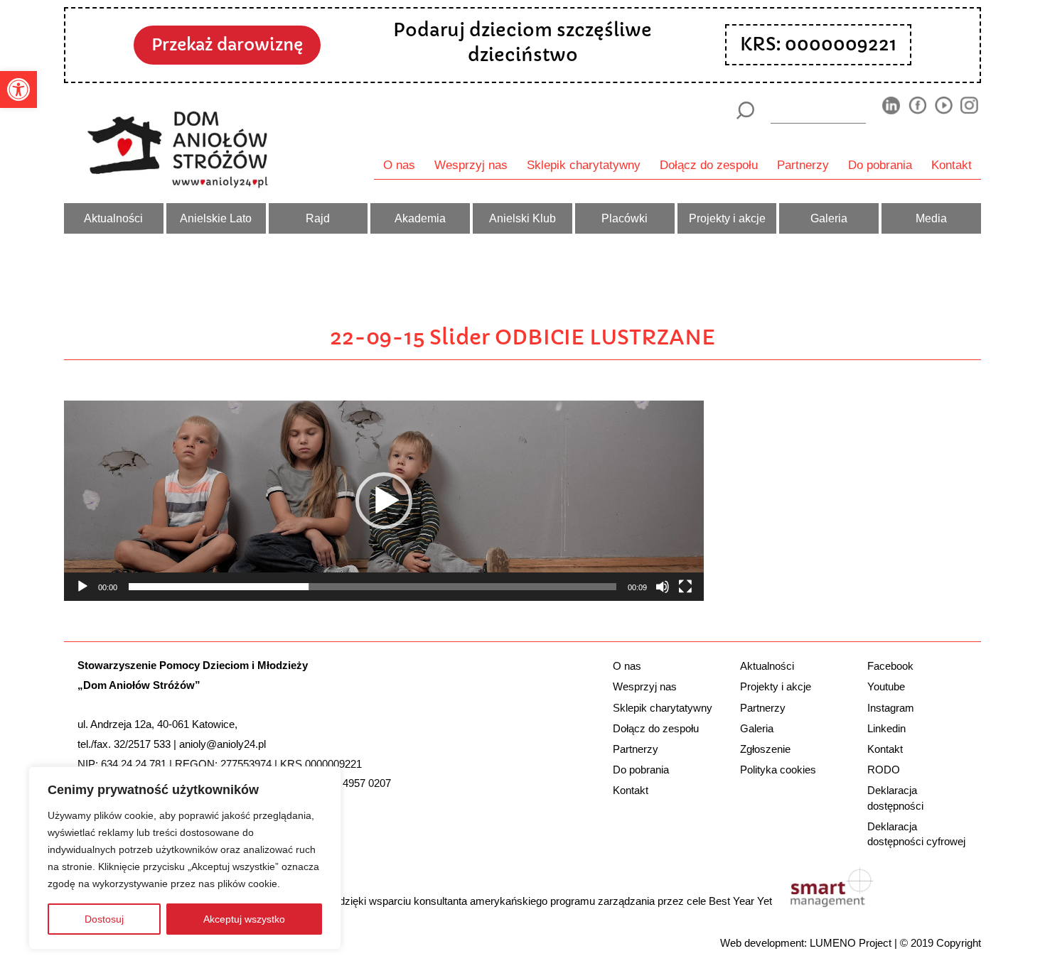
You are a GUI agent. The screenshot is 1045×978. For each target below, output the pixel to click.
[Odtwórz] (82, 587)
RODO (883, 770)
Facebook (890, 666)
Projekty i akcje (727, 218)
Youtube (886, 686)
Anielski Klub (522, 218)
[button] (18, 89)
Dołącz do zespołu (709, 165)
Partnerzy (803, 165)
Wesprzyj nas (471, 165)
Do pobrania (880, 165)
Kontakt (951, 165)
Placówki (624, 218)
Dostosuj (104, 919)
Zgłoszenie (765, 749)
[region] (184, 858)
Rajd (318, 218)
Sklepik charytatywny (584, 165)
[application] (384, 500)
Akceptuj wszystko (244, 919)
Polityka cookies (778, 770)
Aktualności (113, 218)
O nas (399, 165)
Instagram (890, 708)
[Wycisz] (662, 587)
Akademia (420, 218)
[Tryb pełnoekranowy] (685, 587)
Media (931, 218)
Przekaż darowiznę (227, 45)
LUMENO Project (850, 943)
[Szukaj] (744, 110)
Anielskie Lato (216, 218)
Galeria (828, 218)
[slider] (372, 586)
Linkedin (886, 728)
